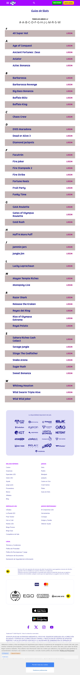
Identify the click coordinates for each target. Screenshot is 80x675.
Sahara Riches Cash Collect (24, 339)
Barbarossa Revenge (25, 84)
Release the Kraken (24, 304)
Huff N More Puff (22, 234)
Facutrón (18, 155)
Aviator (17, 59)
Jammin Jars (20, 247)
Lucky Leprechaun (23, 266)
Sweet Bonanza (22, 373)
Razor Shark (20, 297)
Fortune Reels (21, 181)
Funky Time (19, 194)
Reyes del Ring (21, 310)
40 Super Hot (20, 33)
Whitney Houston (23, 385)
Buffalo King (20, 104)
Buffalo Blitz (20, 97)
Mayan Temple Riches (26, 278)
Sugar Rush (19, 366)
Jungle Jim (18, 253)
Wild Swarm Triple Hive (26, 392)
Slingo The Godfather (25, 353)
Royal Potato (20, 326)
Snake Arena (20, 360)
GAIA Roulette (21, 207)
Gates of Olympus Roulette (23, 214)
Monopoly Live (21, 285)
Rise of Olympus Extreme (22, 318)
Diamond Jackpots (23, 142)
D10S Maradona (22, 129)
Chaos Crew (19, 117)
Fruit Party (19, 188)
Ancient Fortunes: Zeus (26, 52)
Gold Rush (18, 222)
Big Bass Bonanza (23, 91)
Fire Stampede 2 (22, 168)
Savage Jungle (21, 347)
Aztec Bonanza (21, 65)
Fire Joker (18, 161)
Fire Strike (19, 174)
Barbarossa (19, 78)
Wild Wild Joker (22, 399)
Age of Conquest (22, 45)
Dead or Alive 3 (22, 136)
